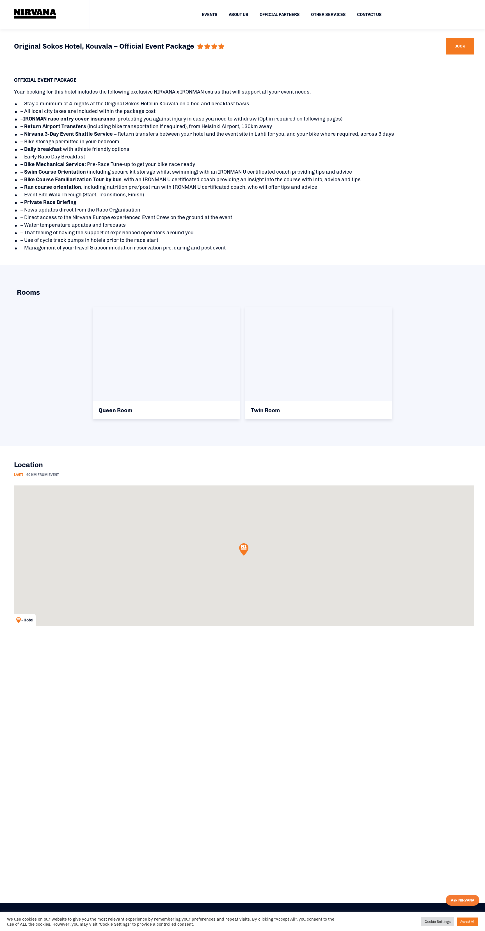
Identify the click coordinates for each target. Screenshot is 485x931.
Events (210, 14)
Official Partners (280, 14)
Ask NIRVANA (462, 900)
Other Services (328, 14)
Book (459, 46)
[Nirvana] (35, 14)
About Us (238, 14)
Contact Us (369, 14)
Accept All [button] (467, 921)
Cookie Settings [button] (438, 921)
